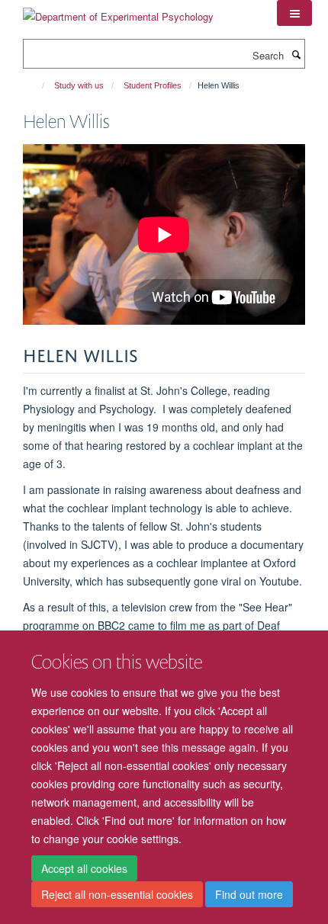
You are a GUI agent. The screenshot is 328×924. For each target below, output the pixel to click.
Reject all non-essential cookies (117, 894)
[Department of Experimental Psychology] (118, 11)
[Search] (296, 54)
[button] (294, 13)
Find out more (249, 894)
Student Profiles (153, 85)
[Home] (36, 85)
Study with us (79, 85)
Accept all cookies (84, 868)
